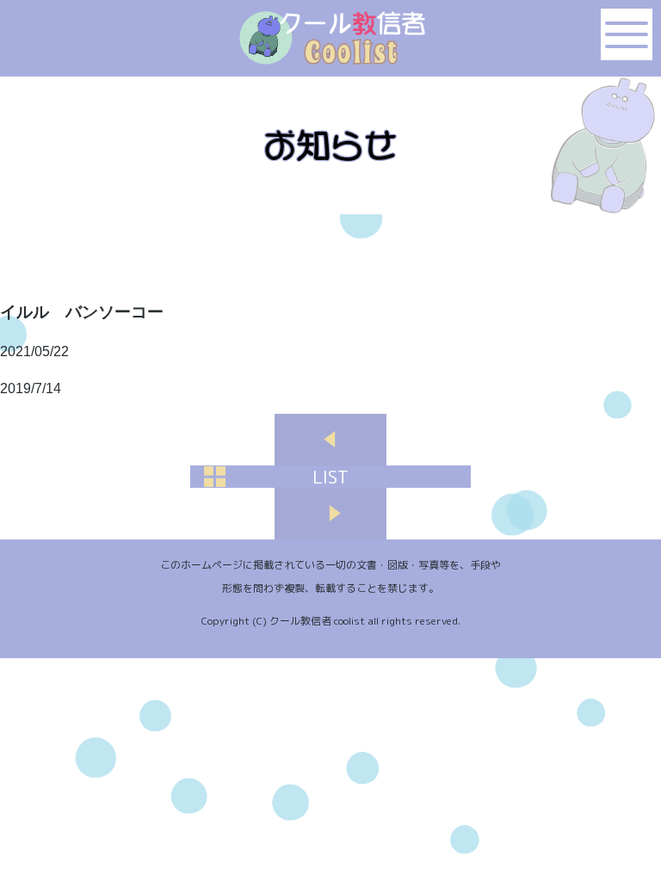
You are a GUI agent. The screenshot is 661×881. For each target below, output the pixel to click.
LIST (330, 476)
